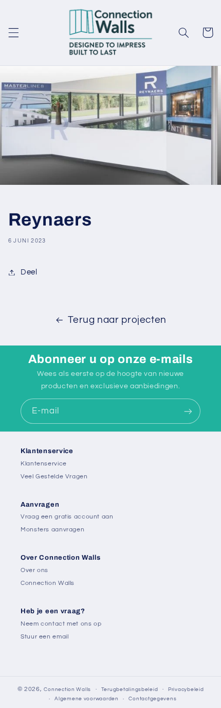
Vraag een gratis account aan (67, 516)
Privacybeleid (186, 689)
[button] (13, 32)
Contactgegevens (152, 698)
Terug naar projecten (117, 320)
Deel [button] (29, 272)
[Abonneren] (188, 411)
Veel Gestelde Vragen (54, 476)
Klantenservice (44, 463)
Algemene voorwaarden (86, 698)
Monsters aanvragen (52, 529)
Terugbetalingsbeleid (129, 689)
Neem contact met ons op (61, 623)
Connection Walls (48, 583)
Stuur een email (44, 636)
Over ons (34, 570)
